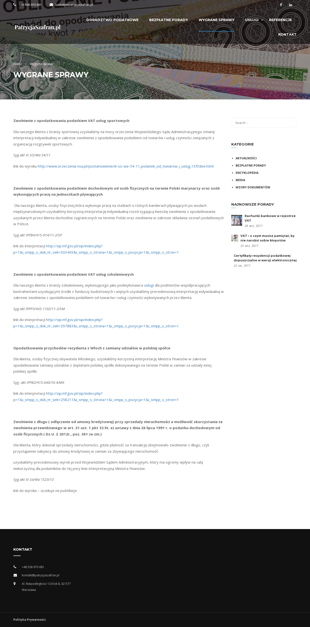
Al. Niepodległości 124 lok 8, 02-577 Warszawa (46, 587)
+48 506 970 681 (30, 5)
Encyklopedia (247, 173)
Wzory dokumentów (253, 187)
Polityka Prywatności (29, 620)
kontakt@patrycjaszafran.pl (74, 5)
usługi (149, 285)
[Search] (291, 123)
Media (240, 180)
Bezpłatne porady (251, 165)
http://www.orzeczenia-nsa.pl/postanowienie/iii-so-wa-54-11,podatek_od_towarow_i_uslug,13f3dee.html (126, 166)
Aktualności (246, 158)
